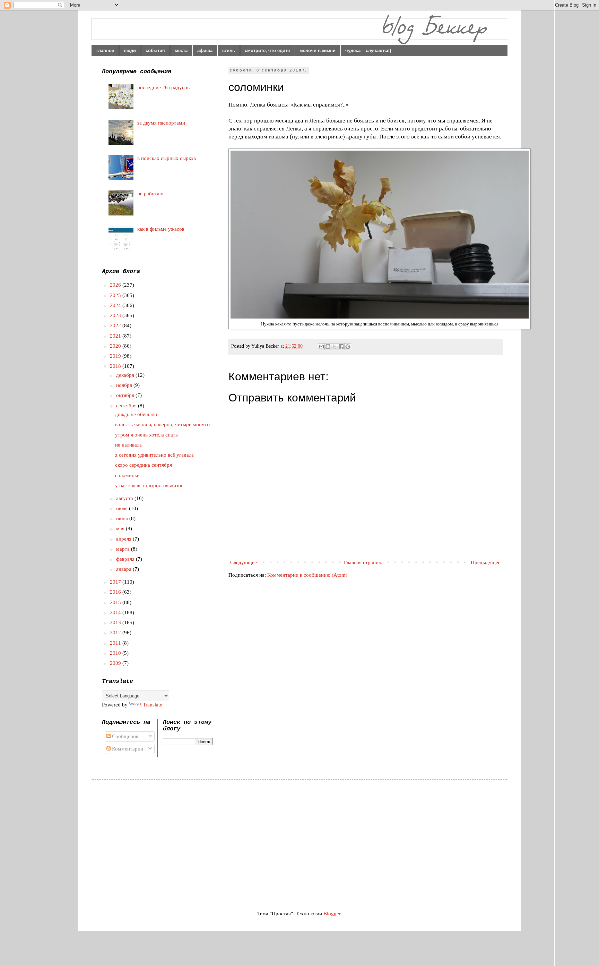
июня (122, 518)
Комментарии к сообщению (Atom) (307, 575)
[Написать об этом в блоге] (327, 346)
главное (105, 50)
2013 (116, 622)
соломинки (127, 475)
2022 (116, 325)
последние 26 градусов (163, 87)
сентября (127, 405)
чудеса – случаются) (368, 50)
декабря (126, 375)
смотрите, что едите (267, 50)
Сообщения (124, 736)
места (181, 50)
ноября (124, 385)
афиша (204, 50)
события (155, 50)
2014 (116, 612)
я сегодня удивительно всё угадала (154, 455)
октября (126, 395)
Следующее (243, 562)
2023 (116, 315)
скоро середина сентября (143, 465)
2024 (116, 305)
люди (130, 50)
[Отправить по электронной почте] (321, 346)
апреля (124, 539)
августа (125, 498)
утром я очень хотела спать (146, 435)
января (124, 569)
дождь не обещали (136, 414)
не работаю (150, 193)
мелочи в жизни (318, 50)
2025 (116, 295)
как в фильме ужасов (160, 229)
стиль (228, 50)
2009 (116, 663)
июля (122, 508)
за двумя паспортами (161, 123)
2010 (116, 653)
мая (121, 528)
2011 (116, 643)
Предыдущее (486, 562)
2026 (116, 285)
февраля (126, 559)
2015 (116, 602)
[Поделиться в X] (334, 346)
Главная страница (364, 562)
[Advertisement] (160, 838)
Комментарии (127, 749)
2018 (116, 366)
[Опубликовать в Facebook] (341, 346)
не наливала (128, 445)
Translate (152, 704)
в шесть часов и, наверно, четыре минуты (162, 424)
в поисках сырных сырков (166, 158)
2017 (116, 582)
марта (123, 549)
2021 (116, 336)
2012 (116, 632)
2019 (116, 356)
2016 (116, 592)
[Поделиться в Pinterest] (347, 346)
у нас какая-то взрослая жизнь (149, 485)
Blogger (331, 913)
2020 (116, 346)
